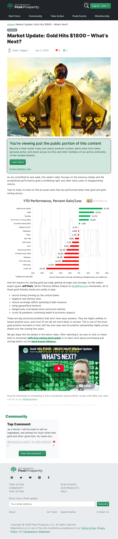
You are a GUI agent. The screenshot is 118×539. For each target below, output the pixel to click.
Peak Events (79, 16)
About (12, 511)
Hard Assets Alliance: (44, 341)
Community (35, 16)
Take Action (57, 16)
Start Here (14, 16)
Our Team (52, 511)
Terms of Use (88, 528)
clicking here (29, 399)
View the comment (31, 453)
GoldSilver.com (80, 286)
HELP (64, 491)
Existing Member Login (20, 169)
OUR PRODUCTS (70, 487)
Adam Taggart (20, 50)
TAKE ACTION (16, 484)
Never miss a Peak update (23, 498)
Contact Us (103, 511)
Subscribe (103, 504)
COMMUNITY (16, 487)
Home (10, 24)
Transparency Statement (36, 531)
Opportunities (68, 511)
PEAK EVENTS (68, 484)
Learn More (18, 162)
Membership (102, 16)
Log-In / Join (99, 5)
